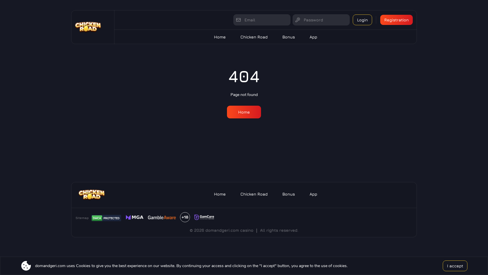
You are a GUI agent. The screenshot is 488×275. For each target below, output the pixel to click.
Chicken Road (254, 37)
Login (362, 20)
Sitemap (82, 218)
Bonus (288, 37)
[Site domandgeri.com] (92, 27)
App (313, 37)
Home (220, 37)
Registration (396, 20)
